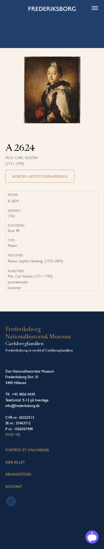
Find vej (12, 434)
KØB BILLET (15, 462)
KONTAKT (13, 486)
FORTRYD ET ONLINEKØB (27, 450)
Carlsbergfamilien (24, 343)
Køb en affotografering (40, 176)
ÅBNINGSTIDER (18, 474)
